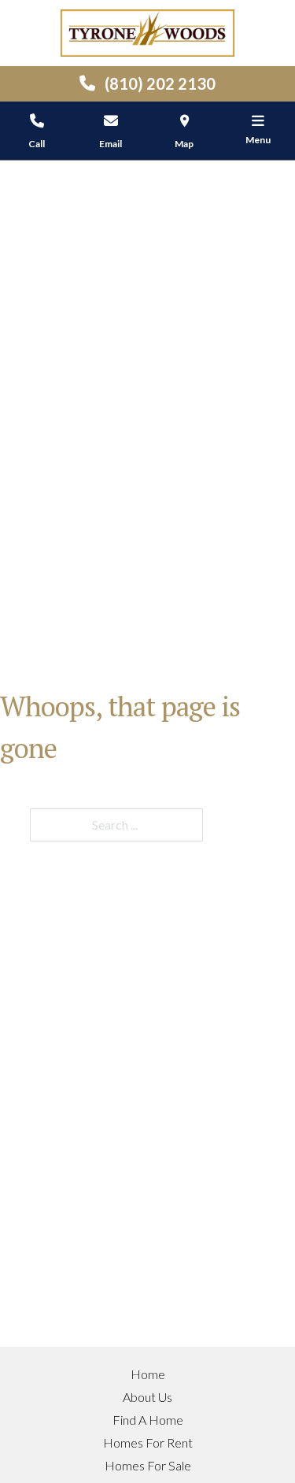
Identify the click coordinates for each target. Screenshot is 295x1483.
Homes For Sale (148, 1465)
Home (148, 1374)
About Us (147, 1396)
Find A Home (147, 1419)
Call (36, 144)
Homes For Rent (148, 1442)
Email (110, 144)
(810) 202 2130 (160, 83)
